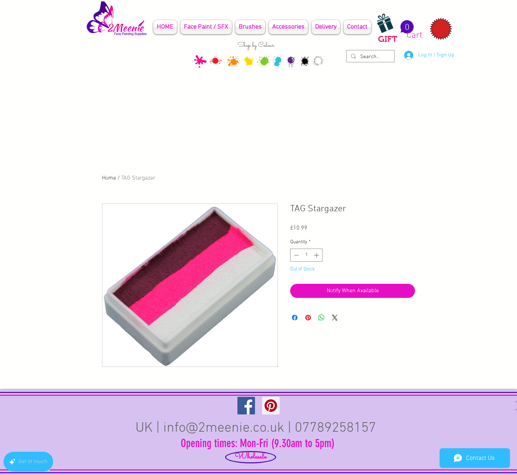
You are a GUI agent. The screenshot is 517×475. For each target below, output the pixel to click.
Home (109, 178)
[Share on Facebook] (295, 317)
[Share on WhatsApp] (321, 317)
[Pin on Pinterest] (308, 317)
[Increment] (317, 255)
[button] (410, 30)
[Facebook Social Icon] (246, 405)
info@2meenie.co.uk (223, 428)
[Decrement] (295, 255)
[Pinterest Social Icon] (271, 405)
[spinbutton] (306, 255)
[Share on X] (335, 317)
